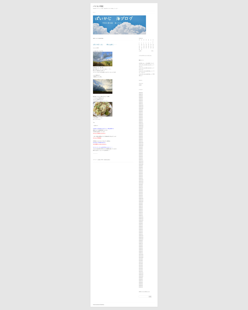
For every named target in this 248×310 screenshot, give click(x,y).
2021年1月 (141, 196)
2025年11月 (141, 106)
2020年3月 (141, 212)
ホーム (94, 12)
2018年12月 (141, 235)
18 (143, 46)
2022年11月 (141, 162)
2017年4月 (141, 266)
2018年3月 (141, 249)
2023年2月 (141, 157)
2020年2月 (141, 213)
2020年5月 (141, 209)
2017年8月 (141, 260)
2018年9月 (141, 240)
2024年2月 (141, 139)
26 (146, 47)
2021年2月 (141, 195)
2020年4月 (141, 210)
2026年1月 (141, 103)
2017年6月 (141, 263)
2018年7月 (141, 243)
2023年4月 (141, 154)
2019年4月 (141, 229)
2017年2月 (141, 269)
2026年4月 (141, 98)
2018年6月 (141, 244)
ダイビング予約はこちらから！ (99, 133)
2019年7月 (141, 224)
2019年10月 (141, 220)
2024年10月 (141, 126)
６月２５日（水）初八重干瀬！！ (145, 70)
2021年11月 (141, 181)
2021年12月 (141, 179)
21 (150, 46)
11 (143, 44)
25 (143, 47)
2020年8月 (141, 204)
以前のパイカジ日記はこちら (144, 291)
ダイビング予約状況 (97, 137)
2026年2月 (141, 102)
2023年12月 (141, 142)
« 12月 (140, 50)
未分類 (99, 159)
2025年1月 (141, 122)
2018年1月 (141, 252)
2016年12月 (141, 272)
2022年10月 (141, 164)
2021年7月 (141, 187)
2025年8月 (141, 111)
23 (139, 47)
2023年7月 (141, 150)
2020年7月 (141, 206)
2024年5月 (141, 134)
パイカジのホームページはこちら (145, 55)
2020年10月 (141, 201)
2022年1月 (141, 178)
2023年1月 (141, 159)
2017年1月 (141, 271)
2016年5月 (141, 283)
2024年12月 (141, 123)
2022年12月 (141, 161)
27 (148, 47)
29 (153, 47)
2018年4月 (141, 248)
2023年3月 (141, 156)
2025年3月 (141, 119)
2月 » (152, 50)
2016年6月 (141, 282)
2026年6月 (141, 95)
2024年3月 (141, 137)
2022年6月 (141, 170)
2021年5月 (141, 190)
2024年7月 (141, 131)
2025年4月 (141, 117)
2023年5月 (141, 153)
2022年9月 (141, 165)
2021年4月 (141, 192)
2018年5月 (141, 246)
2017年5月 (141, 265)
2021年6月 (141, 189)
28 (150, 47)
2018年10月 (141, 238)
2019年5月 (141, 227)
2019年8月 (141, 223)
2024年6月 (141, 133)
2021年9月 (141, 184)
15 (153, 44)
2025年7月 (141, 112)
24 (141, 47)
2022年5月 (141, 171)
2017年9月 (141, 258)
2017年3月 (141, 268)
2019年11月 (141, 218)
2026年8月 (141, 92)
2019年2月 (141, 232)
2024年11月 (141, 125)
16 (139, 46)
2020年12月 (141, 198)
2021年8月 (141, 185)
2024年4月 (141, 136)
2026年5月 (141, 97)
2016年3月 (141, 286)
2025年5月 (141, 116)
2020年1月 (141, 215)
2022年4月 (141, 173)
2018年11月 (141, 237)
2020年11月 (141, 199)
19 (146, 46)
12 (146, 44)
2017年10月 (141, 257)
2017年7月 (141, 262)
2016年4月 (141, 285)
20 (148, 46)
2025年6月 (141, 114)
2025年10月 (141, 108)
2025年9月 (141, 109)
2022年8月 (141, 167)
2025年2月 (141, 120)
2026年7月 (141, 94)
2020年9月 (141, 203)
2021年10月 (141, 182)
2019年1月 (141, 234)
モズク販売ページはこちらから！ (100, 144)
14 (150, 44)
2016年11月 (141, 274)
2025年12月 (141, 105)
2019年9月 (141, 221)
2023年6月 (141, 151)
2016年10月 (141, 276)
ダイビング (141, 83)
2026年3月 (141, 100)
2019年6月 (141, 226)
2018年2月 (141, 251)
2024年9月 (141, 128)
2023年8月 (141, 148)
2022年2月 (141, 176)
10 (141, 44)
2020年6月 (141, 207)
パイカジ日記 (99, 6)
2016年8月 (141, 279)
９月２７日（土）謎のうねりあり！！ (146, 64)
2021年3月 (141, 193)
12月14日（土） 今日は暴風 (144, 63)
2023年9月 (141, 147)
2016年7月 (141, 280)
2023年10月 (141, 145)
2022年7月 (141, 168)
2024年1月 (141, 140)
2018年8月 (141, 241)
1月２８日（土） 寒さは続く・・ (105, 44)
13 (148, 44)
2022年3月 (141, 175)
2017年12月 (141, 254)
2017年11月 (141, 255)
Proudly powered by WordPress (98, 304)
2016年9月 (141, 277)
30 (139, 49)
